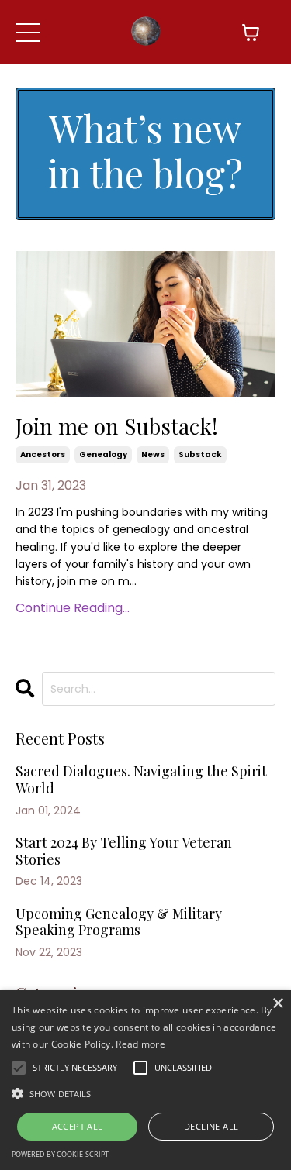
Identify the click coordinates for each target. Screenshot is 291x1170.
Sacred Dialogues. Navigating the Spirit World (141, 780)
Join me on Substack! (117, 426)
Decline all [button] (211, 1126)
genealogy (103, 454)
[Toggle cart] (250, 32)
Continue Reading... (73, 608)
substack (200, 454)
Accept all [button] (77, 1126)
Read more (140, 1044)
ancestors (42, 454)
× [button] (277, 1004)
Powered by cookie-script (60, 1154)
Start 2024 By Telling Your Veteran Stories (124, 851)
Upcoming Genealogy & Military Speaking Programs (119, 922)
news (153, 454)
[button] (145, 1093)
